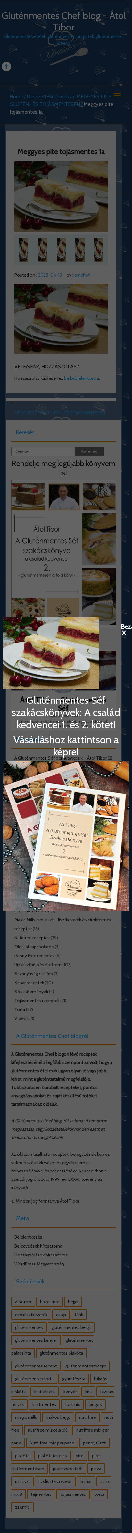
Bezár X (124, 626)
